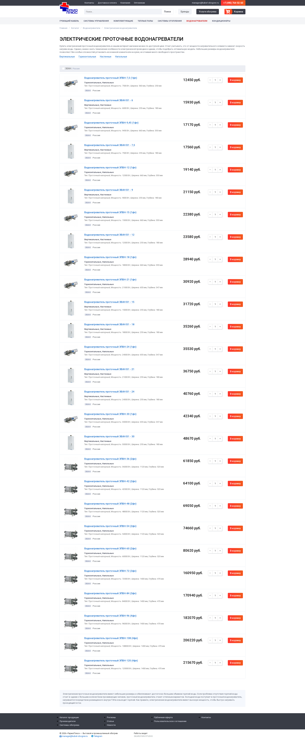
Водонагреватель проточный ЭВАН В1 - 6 (108, 100)
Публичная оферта (163, 717)
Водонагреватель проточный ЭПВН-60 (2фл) (110, 548)
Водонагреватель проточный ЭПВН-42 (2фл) (110, 481)
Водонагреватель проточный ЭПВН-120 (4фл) (111, 660)
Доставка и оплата (107, 3)
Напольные (121, 56)
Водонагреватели (196, 21)
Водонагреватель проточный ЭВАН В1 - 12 (109, 234)
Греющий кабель (69, 21)
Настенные (105, 56)
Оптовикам (139, 3)
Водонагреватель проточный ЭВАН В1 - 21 (109, 369)
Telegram (97, 736)
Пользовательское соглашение (170, 721)
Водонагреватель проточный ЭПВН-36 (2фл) (110, 458)
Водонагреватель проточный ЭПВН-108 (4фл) (111, 638)
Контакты (89, 3)
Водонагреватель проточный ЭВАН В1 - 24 (109, 391)
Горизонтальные (87, 56)
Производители (67, 721)
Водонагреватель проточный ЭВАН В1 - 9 (108, 190)
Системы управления (96, 21)
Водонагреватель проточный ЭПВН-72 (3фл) (110, 570)
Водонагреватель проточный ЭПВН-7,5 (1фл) (110, 77)
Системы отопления (170, 21)
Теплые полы (145, 21)
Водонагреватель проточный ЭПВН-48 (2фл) (110, 503)
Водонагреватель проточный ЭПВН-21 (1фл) (110, 279)
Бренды (185, 11)
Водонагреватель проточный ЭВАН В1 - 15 (109, 302)
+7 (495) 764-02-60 (233, 3)
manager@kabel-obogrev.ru (75, 736)
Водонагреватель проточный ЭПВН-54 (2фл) (110, 526)
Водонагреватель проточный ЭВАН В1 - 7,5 (109, 145)
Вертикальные (67, 56)
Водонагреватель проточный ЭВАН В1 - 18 (109, 324)
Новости (111, 725)
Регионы (111, 717)
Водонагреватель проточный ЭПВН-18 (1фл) (110, 257)
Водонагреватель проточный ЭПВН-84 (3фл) (110, 593)
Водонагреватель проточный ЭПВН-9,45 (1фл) (111, 122)
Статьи (110, 721)
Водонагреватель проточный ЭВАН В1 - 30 (109, 436)
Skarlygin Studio (143, 736)
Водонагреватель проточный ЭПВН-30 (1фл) (110, 414)
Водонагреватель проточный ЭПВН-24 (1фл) (110, 346)
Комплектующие (123, 21)
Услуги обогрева (207, 11)
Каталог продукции (69, 717)
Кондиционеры (221, 21)
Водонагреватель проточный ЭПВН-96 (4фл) (110, 615)
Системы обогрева (69, 725)
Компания (125, 3)
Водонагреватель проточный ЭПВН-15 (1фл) (110, 212)
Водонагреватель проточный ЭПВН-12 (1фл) (110, 167)
